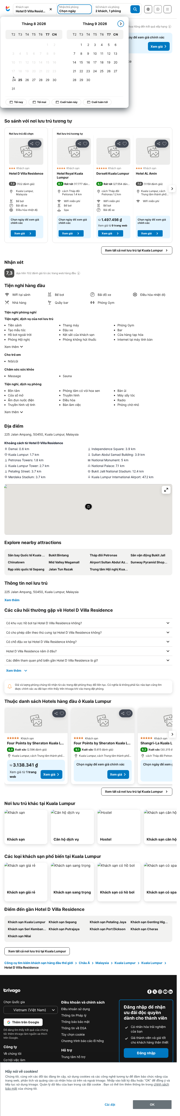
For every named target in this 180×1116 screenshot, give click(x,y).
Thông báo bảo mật (75, 1022)
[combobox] (34, 9)
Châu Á (84, 963)
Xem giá (157, 46)
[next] (120, 23)
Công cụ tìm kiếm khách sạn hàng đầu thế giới (38, 963)
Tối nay (18, 102)
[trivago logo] (8, 9)
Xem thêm (11, 347)
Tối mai (41, 102)
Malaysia (102, 963)
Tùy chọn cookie (73, 1034)
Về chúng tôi (12, 1053)
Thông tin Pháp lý (73, 1015)
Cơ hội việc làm (14, 1060)
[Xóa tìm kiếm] (51, 9)
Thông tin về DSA (73, 1028)
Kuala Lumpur (125, 963)
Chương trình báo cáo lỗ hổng (82, 1041)
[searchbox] (35, 11)
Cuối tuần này (68, 102)
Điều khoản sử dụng (75, 1009)
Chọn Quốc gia (14, 1002)
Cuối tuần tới (100, 102)
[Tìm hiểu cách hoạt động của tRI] (78, 273)
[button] (35, 9)
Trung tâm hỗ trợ (73, 1057)
